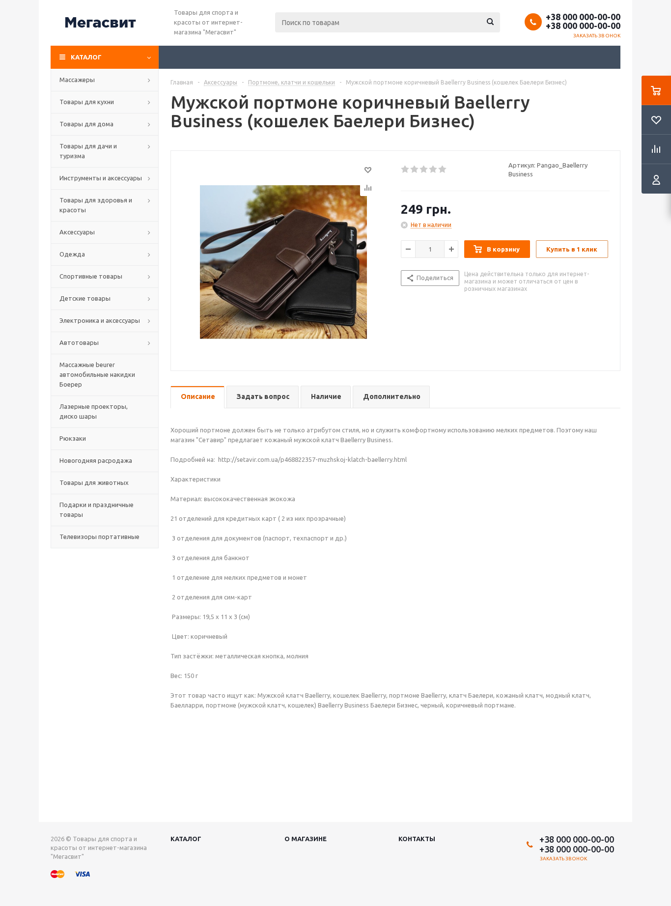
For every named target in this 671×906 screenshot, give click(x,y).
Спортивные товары (90, 276)
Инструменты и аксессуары (100, 177)
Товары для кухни (86, 101)
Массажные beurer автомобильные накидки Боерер (97, 374)
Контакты (416, 838)
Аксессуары (77, 231)
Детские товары (85, 298)
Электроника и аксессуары (99, 320)
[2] (414, 169)
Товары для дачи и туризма (88, 150)
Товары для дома (86, 123)
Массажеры (77, 79)
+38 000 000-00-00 (583, 16)
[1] (405, 169)
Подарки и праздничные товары (96, 509)
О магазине (305, 838)
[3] (424, 169)
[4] (433, 169)
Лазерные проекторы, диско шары (93, 411)
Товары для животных (94, 482)
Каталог (86, 57)
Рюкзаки (72, 438)
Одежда (72, 254)
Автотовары (79, 342)
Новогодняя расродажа (95, 460)
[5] (442, 169)
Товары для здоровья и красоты (95, 205)
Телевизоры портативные (99, 536)
